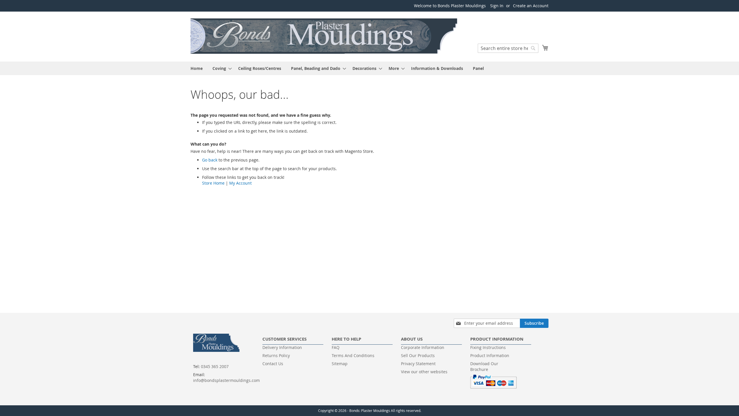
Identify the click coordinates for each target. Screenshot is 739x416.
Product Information (489, 355)
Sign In (496, 5)
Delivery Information (282, 347)
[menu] (369, 68)
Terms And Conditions (353, 355)
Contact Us (272, 363)
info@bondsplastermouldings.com (226, 380)
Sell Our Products (418, 355)
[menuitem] (196, 68)
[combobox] (508, 48)
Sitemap (340, 363)
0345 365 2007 (215, 366)
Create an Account (530, 5)
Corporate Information (422, 347)
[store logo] (325, 36)
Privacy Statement (418, 363)
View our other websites (424, 371)
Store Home (213, 183)
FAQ (335, 347)
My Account (240, 183)
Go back (209, 160)
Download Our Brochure (484, 366)
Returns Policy (276, 355)
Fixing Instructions (488, 347)
